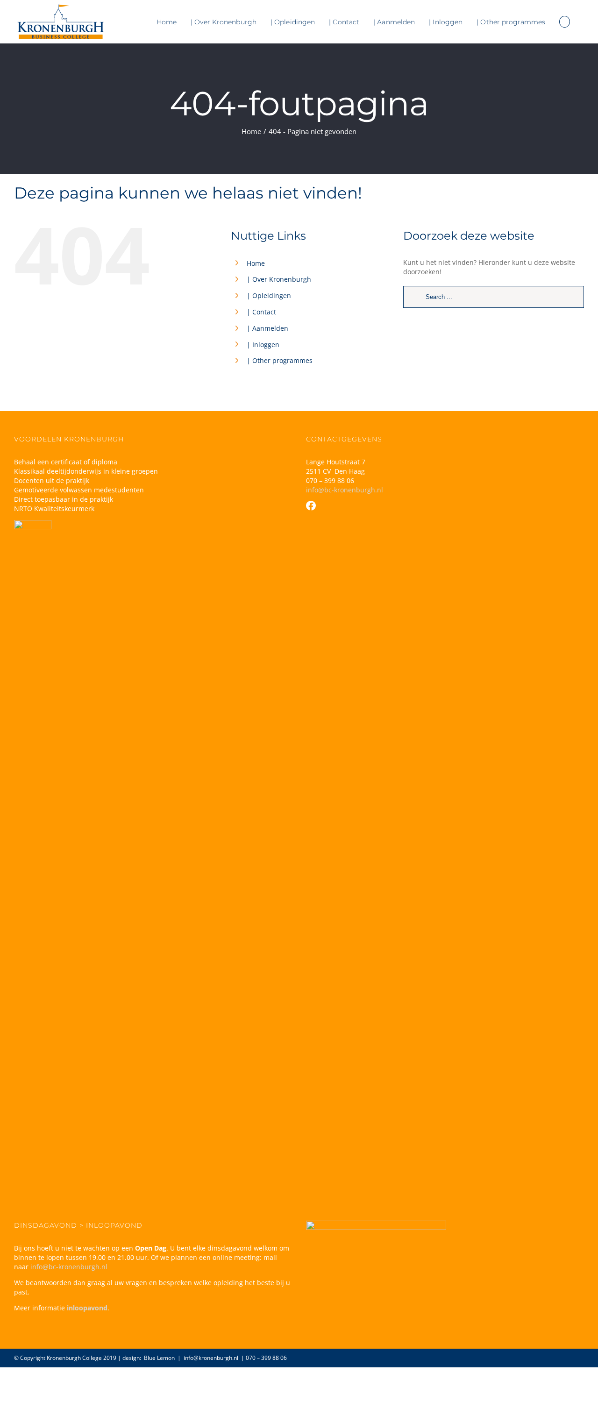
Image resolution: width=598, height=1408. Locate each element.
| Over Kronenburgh (279, 279)
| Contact (261, 311)
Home (256, 263)
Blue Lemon (159, 1358)
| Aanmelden (267, 328)
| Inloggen (263, 344)
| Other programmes (280, 360)
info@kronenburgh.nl (211, 1358)
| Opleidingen (269, 295)
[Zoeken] (564, 21)
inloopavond (87, 1307)
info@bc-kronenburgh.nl (344, 489)
